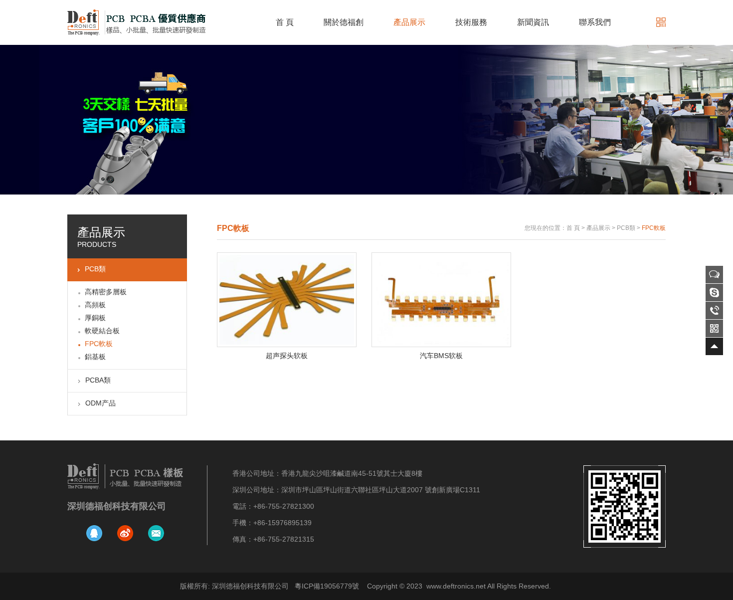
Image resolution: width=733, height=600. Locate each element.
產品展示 (409, 22)
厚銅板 (95, 318)
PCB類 (95, 269)
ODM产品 (100, 403)
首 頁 (285, 22)
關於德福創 (344, 22)
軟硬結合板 (102, 331)
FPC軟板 (99, 344)
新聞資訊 (533, 22)
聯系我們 (595, 22)
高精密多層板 (106, 292)
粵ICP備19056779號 (327, 586)
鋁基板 (95, 357)
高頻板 (95, 305)
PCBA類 (98, 380)
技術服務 (471, 22)
